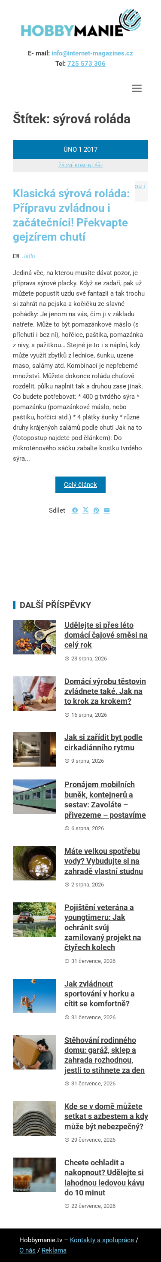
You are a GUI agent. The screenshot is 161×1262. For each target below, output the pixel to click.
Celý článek (80, 485)
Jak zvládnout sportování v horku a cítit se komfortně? (99, 993)
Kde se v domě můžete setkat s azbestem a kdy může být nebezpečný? (106, 1116)
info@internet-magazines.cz (92, 53)
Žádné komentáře (80, 165)
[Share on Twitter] (85, 510)
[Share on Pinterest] (96, 510)
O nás (27, 1250)
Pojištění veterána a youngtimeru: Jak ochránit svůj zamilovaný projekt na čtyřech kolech (102, 927)
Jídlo (28, 256)
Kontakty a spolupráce (102, 1240)
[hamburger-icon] (136, 90)
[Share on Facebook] (75, 510)
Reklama (54, 1250)
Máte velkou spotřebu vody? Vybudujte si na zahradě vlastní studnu (103, 861)
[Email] (107, 510)
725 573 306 (86, 63)
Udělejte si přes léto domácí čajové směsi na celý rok (106, 635)
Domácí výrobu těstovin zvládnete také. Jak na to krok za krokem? (105, 691)
